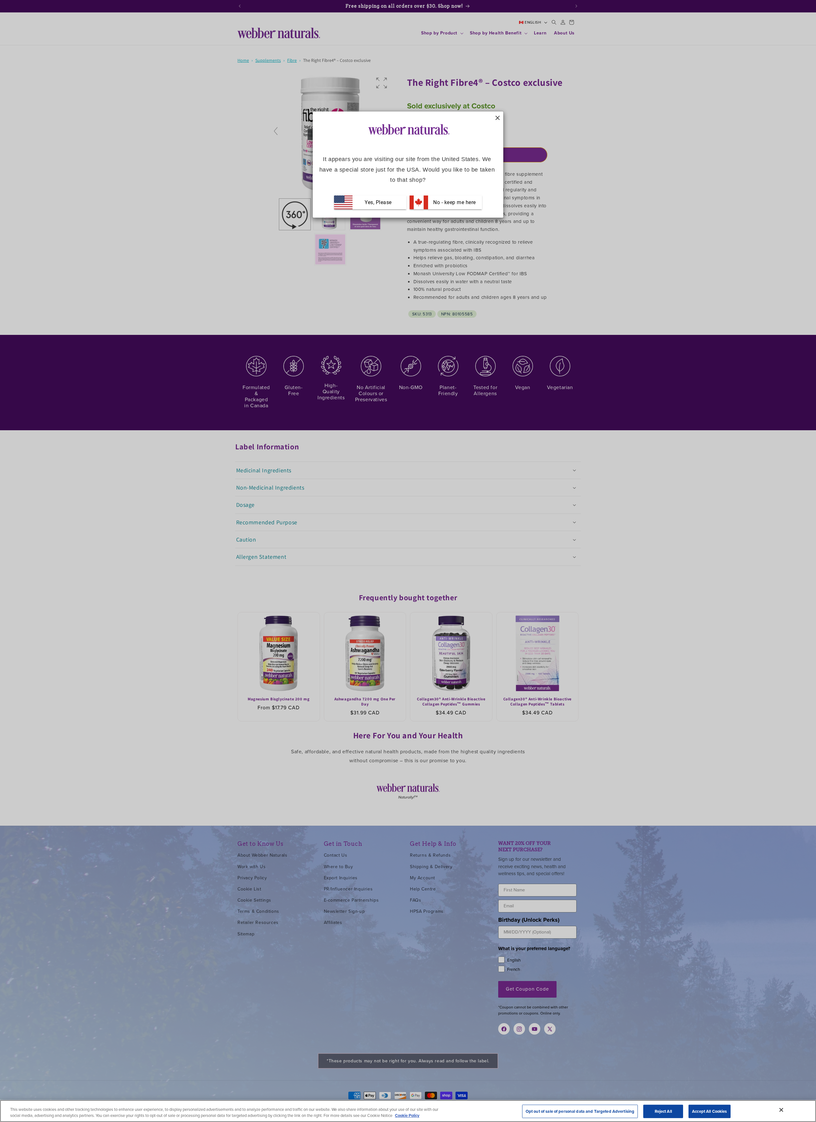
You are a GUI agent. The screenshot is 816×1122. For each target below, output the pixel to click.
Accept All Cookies (709, 1111)
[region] (408, 1111)
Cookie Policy (407, 1115)
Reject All (663, 1111)
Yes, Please (378, 202)
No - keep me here (454, 202)
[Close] (781, 1110)
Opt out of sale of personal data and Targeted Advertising (580, 1111)
